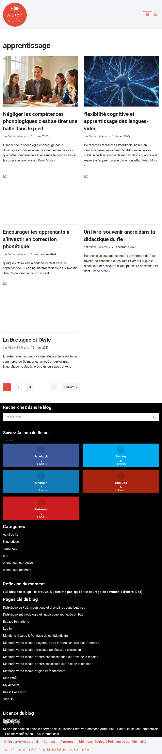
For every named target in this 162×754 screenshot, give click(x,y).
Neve (6, 750)
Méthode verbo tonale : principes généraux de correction (42, 650)
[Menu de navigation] (147, 14)
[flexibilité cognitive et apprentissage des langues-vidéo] (121, 81)
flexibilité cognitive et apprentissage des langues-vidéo (116, 121)
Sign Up (8, 699)
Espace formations (16, 621)
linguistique (11, 542)
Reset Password (14, 692)
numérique (10, 548)
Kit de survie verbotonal (21, 741)
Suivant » (70, 387)
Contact (49, 741)
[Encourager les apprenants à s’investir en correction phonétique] (40, 199)
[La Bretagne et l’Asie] (40, 307)
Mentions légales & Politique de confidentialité (35, 636)
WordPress (38, 750)
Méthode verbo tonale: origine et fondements (34, 671)
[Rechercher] (155, 14)
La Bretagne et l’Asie (27, 340)
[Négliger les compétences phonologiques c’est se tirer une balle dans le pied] (40, 81)
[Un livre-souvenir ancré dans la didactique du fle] (121, 199)
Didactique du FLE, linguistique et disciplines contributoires (44, 607)
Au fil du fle (10, 534)
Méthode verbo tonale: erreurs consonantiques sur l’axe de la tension (50, 657)
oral (5, 556)
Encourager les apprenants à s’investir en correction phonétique (36, 239)
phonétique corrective (18, 563)
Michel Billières (17, 136)
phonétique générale (17, 570)
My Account (11, 685)
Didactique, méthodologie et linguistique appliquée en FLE (43, 614)
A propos (67, 741)
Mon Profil (10, 678)
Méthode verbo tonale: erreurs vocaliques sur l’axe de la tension (47, 664)
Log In (7, 628)
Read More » (47, 160)
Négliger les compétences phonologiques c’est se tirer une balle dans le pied (40, 121)
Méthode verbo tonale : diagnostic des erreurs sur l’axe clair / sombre (51, 643)
